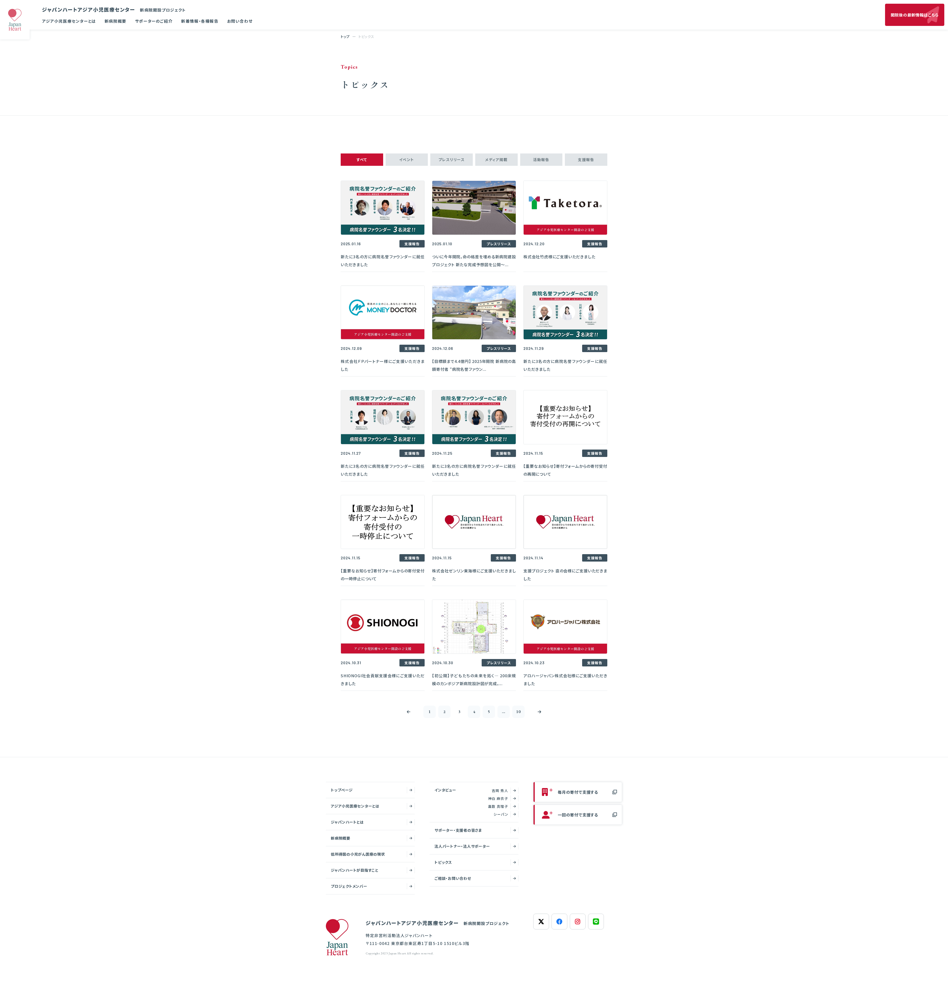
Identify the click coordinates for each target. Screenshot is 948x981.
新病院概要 (115, 21)
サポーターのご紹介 (154, 21)
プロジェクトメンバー (349, 886)
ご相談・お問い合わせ (452, 878)
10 (518, 711)
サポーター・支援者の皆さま (458, 830)
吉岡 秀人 (500, 790)
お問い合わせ (240, 21)
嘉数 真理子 (498, 806)
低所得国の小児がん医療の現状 (358, 854)
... (503, 711)
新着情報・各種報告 (199, 21)
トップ (345, 36)
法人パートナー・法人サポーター (462, 846)
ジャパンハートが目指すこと (354, 870)
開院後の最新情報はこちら (915, 15)
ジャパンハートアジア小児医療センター (114, 9)
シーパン (501, 814)
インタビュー (445, 789)
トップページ (342, 789)
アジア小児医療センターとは (69, 21)
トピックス (443, 862)
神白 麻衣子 (498, 798)
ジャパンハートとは (347, 822)
